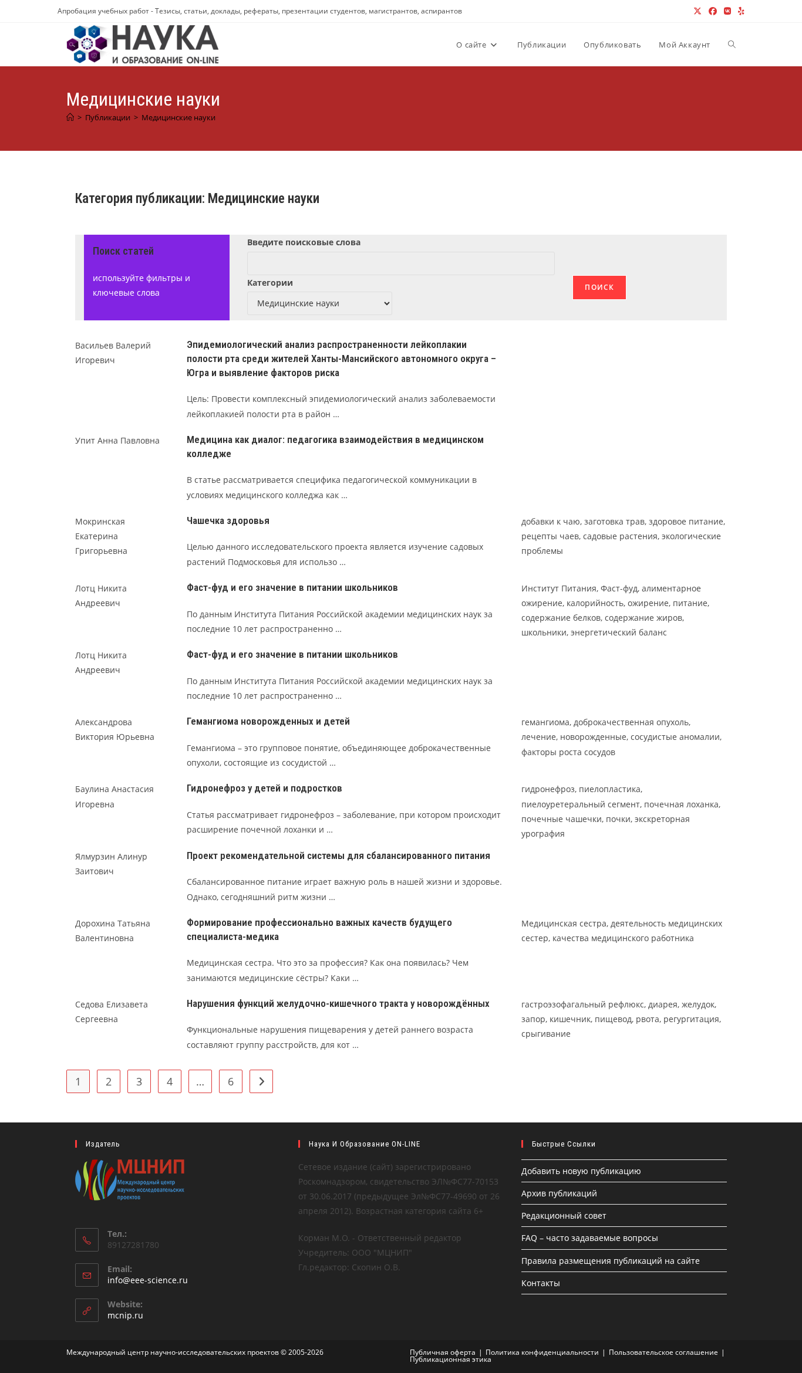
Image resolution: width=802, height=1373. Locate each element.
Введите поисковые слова (303, 242)
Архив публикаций (559, 1193)
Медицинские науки (178, 117)
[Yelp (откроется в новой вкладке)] (739, 11)
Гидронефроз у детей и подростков (264, 788)
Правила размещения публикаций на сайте (610, 1260)
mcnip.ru (125, 1315)
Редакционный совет (563, 1215)
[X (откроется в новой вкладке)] (697, 11)
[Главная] (70, 117)
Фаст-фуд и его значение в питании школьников (292, 587)
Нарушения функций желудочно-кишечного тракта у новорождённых (338, 1003)
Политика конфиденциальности (542, 1352)
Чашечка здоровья (228, 520)
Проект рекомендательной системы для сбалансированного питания (338, 855)
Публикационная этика (450, 1359)
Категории (270, 282)
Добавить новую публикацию (581, 1170)
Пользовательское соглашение (663, 1352)
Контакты (540, 1283)
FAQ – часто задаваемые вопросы (589, 1237)
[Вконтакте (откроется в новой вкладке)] (727, 11)
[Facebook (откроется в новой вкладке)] (712, 11)
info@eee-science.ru (147, 1280)
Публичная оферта (443, 1352)
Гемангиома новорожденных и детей (268, 721)
